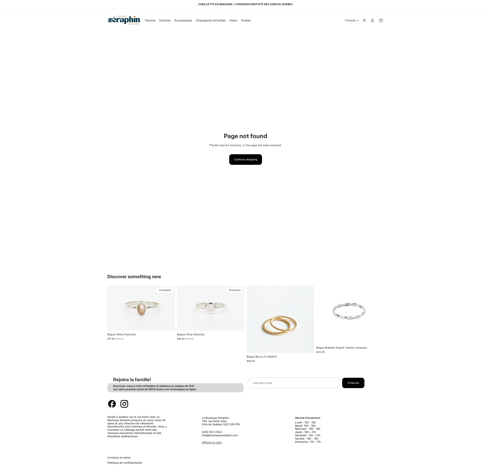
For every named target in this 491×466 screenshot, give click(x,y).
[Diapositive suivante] (169, 308)
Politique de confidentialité (124, 462)
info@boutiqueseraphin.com (220, 435)
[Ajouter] (168, 324)
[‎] (174, 449)
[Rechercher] (364, 20)
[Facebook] (112, 403)
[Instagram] (124, 403)
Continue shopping (245, 159)
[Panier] (381, 20)
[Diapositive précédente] (113, 308)
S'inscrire (353, 382)
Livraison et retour (119, 457)
